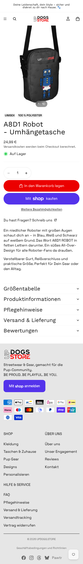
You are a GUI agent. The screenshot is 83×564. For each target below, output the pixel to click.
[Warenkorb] (78, 19)
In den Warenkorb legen (44, 185)
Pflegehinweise (23, 310)
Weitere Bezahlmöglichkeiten (41, 209)
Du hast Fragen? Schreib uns (28, 220)
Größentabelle (22, 289)
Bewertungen (21, 331)
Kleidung (11, 444)
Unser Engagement (61, 451)
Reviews (52, 459)
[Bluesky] (47, 557)
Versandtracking (17, 517)
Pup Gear (11, 459)
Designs (10, 467)
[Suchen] (14, 19)
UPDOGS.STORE (46, 539)
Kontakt (52, 467)
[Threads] (39, 557)
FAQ (7, 494)
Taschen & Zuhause (20, 451)
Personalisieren (16, 474)
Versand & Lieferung (30, 320)
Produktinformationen (32, 299)
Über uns (52, 444)
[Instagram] (31, 557)
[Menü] (5, 19)
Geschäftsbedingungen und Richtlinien (41, 548)
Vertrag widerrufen (19, 525)
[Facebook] (23, 557)
